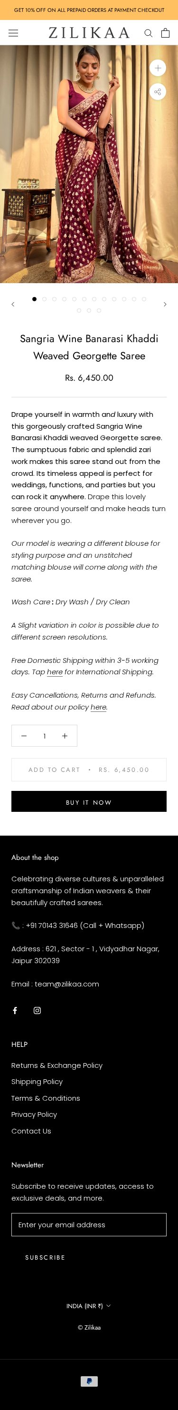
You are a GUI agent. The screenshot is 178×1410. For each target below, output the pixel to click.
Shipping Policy (37, 1081)
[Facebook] (15, 1010)
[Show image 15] (99, 310)
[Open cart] (165, 33)
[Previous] (12, 304)
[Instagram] (37, 1010)
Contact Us (31, 1131)
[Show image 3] (54, 299)
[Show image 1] (34, 299)
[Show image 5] (74, 299)
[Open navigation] (13, 32)
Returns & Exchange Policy (57, 1065)
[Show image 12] (144, 299)
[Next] (165, 304)
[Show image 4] (64, 299)
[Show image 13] (79, 310)
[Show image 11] (134, 299)
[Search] (148, 33)
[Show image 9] (114, 299)
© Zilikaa (89, 1327)
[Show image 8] (104, 299)
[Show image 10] (124, 299)
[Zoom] (158, 67)
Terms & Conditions (45, 1098)
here (55, 672)
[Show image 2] (44, 299)
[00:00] (89, 164)
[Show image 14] (89, 310)
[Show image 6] (84, 299)
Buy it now (89, 802)
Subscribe (45, 1257)
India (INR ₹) (84, 1306)
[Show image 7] (94, 299)
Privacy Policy (34, 1114)
